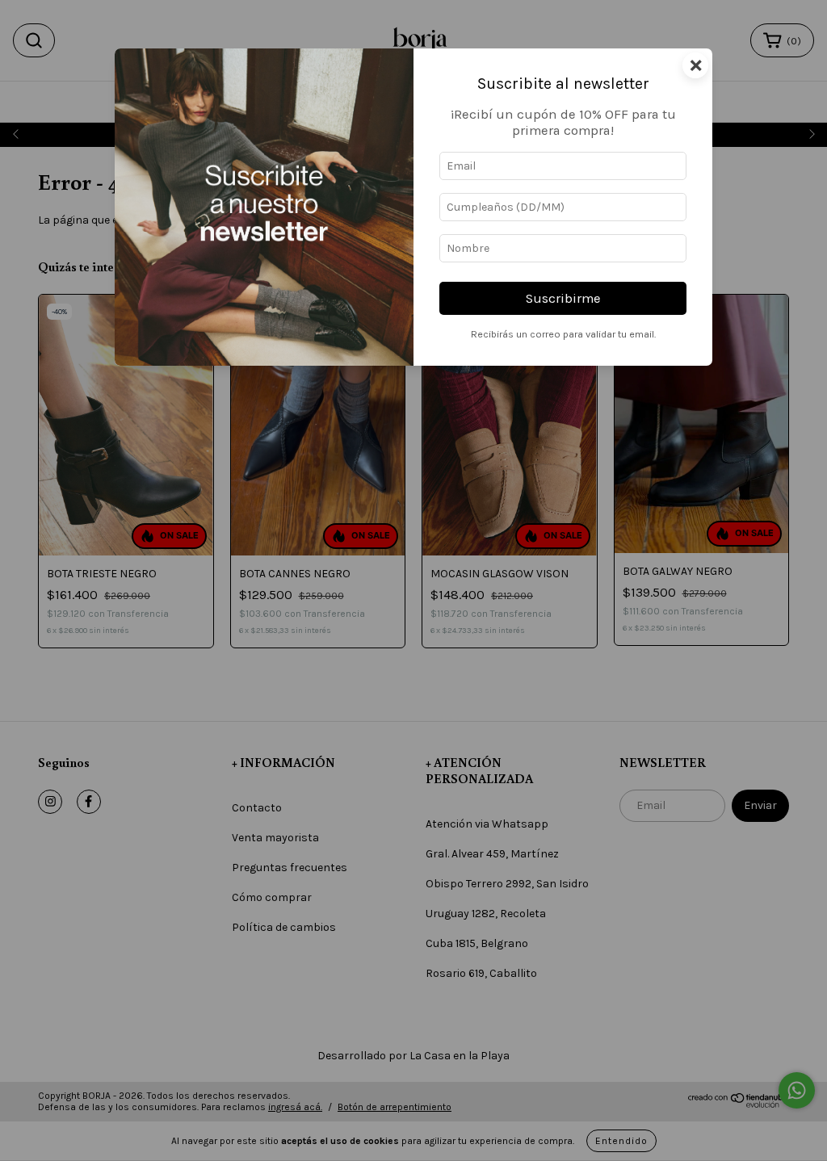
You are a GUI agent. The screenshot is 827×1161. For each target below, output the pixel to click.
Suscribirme (563, 298)
